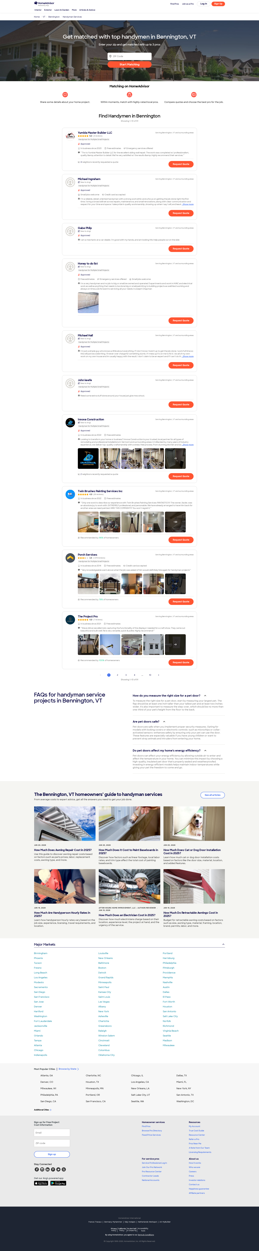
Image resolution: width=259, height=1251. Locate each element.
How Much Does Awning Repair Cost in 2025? (63, 850)
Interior (38, 10)
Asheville (103, 1016)
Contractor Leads (150, 1176)
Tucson (38, 963)
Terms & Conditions (146, 1235)
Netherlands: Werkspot (147, 1222)
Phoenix (38, 958)
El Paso (167, 997)
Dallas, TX (181, 1075)
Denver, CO (46, 1082)
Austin (166, 987)
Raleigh (102, 1030)
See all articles (213, 795)
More (74, 10)
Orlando (38, 1035)
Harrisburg (168, 958)
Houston (167, 1006)
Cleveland (104, 1045)
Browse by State (67, 1069)
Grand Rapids (105, 977)
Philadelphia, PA (49, 1095)
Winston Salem (106, 1035)
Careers (192, 1171)
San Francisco (41, 997)
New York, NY (183, 1088)
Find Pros (146, 1126)
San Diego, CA (48, 1101)
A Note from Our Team (199, 1148)
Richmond (168, 1026)
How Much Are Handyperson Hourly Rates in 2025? (62, 914)
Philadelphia (169, 963)
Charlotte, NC (93, 1075)
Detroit (102, 972)
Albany (102, 1006)
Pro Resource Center (152, 1171)
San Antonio (169, 1011)
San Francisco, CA (96, 1101)
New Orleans (105, 958)
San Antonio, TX (185, 1095)
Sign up (52, 1154)
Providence (169, 972)
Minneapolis (104, 982)
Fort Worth (169, 1001)
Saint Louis (104, 997)
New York (103, 1011)
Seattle (167, 1035)
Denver (38, 1006)
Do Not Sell (132, 1229)
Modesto (39, 982)
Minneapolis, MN (94, 1088)
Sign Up (218, 3)
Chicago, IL (137, 1075)
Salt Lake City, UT (140, 1095)
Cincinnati (103, 1040)
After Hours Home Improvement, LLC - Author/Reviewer (127, 908)
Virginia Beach (171, 1030)
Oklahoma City (106, 1055)
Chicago (38, 1050)
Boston (102, 967)
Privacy (114, 1229)
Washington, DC (185, 1101)
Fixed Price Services (151, 1135)
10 (150, 675)
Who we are (194, 1167)
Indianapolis (40, 1055)
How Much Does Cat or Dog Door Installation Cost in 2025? (192, 851)
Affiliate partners (197, 1193)
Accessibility (143, 1230)
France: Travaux (95, 1222)
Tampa (37, 1040)
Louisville (103, 953)
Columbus (104, 1050)
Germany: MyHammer (113, 1222)
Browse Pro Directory (152, 1130)
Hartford (38, 1011)
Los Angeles (40, 977)
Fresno (38, 967)
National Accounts (150, 1180)
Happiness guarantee (199, 1189)
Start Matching (129, 64)
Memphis (168, 977)
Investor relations (197, 1180)
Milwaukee (169, 1045)
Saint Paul (103, 987)
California (122, 1229)
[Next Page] (158, 675)
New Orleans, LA (140, 1088)
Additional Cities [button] (41, 1110)
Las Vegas (104, 1001)
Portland (167, 953)
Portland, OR (93, 1095)
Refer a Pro (194, 1139)
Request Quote (181, 164)
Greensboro (105, 1026)
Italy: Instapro (130, 1222)
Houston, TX (92, 1082)
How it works (195, 1163)
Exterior (48, 10)
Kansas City (104, 992)
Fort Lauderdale (43, 1021)
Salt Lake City (170, 1016)
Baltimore (103, 963)
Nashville (168, 982)
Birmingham (40, 953)
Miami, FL (181, 1082)
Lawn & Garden (61, 10)
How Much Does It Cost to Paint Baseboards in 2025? (128, 851)
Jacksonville (40, 1026)
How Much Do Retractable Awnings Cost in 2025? (190, 914)
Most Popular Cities (44, 1069)
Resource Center (197, 1135)
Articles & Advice (87, 10)
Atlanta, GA (46, 1075)
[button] (88, 302)
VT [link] (44, 17)
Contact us (194, 1184)
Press (191, 1176)
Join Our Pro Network (152, 1167)
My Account (194, 1126)
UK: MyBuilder (165, 1222)
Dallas (166, 992)
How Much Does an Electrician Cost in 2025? (127, 915)
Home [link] (37, 17)
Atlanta (38, 1045)
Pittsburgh (168, 967)
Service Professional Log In (154, 1163)
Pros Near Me (195, 1143)
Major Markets (44, 944)
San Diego (39, 992)
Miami (37, 1030)
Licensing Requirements (200, 1152)
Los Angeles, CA (140, 1082)
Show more (188, 204)
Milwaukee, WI (48, 1088)
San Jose (39, 1001)
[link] (129, 136)
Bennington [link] (54, 17)
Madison (167, 1040)
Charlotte (103, 1021)
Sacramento (41, 987)
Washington (40, 1016)
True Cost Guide (196, 1130)
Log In (203, 3)
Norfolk (167, 1021)
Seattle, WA (137, 1101)
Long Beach (40, 972)
